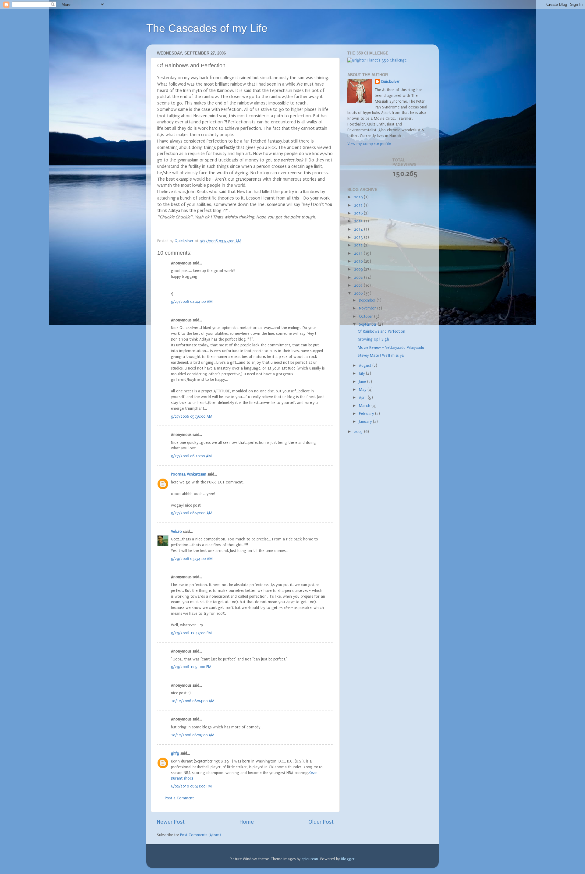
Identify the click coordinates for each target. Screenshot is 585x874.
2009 (359, 269)
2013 (359, 237)
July (362, 373)
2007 (359, 285)
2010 (359, 261)
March (365, 405)
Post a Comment (179, 798)
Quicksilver (390, 81)
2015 (359, 221)
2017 (359, 205)
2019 (359, 197)
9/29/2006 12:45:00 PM (191, 633)
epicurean (310, 859)
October (366, 316)
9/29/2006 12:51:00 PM (191, 666)
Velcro (176, 531)
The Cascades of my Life (207, 28)
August (365, 365)
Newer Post (171, 822)
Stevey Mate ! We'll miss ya (381, 355)
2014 (359, 229)
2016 (359, 213)
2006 (359, 293)
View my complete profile (369, 143)
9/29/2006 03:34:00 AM (192, 558)
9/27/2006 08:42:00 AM (191, 513)
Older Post (321, 822)
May (363, 389)
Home (246, 822)
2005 (359, 431)
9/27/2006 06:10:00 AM (191, 456)
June (363, 381)
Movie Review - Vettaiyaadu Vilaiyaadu (391, 347)
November (368, 308)
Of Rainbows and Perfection (381, 331)
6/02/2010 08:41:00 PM (191, 786)
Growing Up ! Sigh (373, 339)
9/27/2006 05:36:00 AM (191, 416)
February (367, 413)
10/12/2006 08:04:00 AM (192, 701)
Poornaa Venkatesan (188, 474)
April (363, 397)
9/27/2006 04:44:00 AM (192, 301)
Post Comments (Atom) (200, 835)
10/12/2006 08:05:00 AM (192, 735)
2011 (359, 253)
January (366, 421)
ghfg (175, 753)
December (368, 300)
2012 (359, 245)
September (368, 324)
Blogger (348, 859)
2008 (359, 277)
